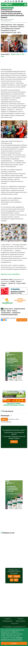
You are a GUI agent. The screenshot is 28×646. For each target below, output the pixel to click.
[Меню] (25, 4)
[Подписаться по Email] (22, 1)
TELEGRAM (13, 54)
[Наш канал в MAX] (19, 1)
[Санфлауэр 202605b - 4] (14, 301)
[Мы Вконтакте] (6, 1)
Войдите (4, 419)
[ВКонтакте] (2, 320)
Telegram (16, 576)
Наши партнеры (20, 621)
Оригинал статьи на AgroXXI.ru (10, 274)
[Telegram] (6, 320)
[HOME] (2, 8)
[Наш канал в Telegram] (11, 1)
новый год (14, 310)
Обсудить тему (22, 320)
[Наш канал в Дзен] (13, 1)
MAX (23, 54)
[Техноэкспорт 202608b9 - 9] (14, 366)
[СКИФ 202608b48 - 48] (14, 402)
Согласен (14, 643)
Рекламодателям (7, 621)
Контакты (20, 618)
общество (9, 310)
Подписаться (14, 441)
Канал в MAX (21, 283)
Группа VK (11, 283)
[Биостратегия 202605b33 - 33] (14, 394)
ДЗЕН (17, 54)
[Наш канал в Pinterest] (16, 1)
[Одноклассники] (4, 320)
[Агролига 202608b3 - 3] (14, 291)
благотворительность (6, 312)
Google (2, 56)
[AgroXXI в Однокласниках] (8, 1)
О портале (7, 618)
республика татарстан (8, 308)
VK (20, 54)
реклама (3, 298)
